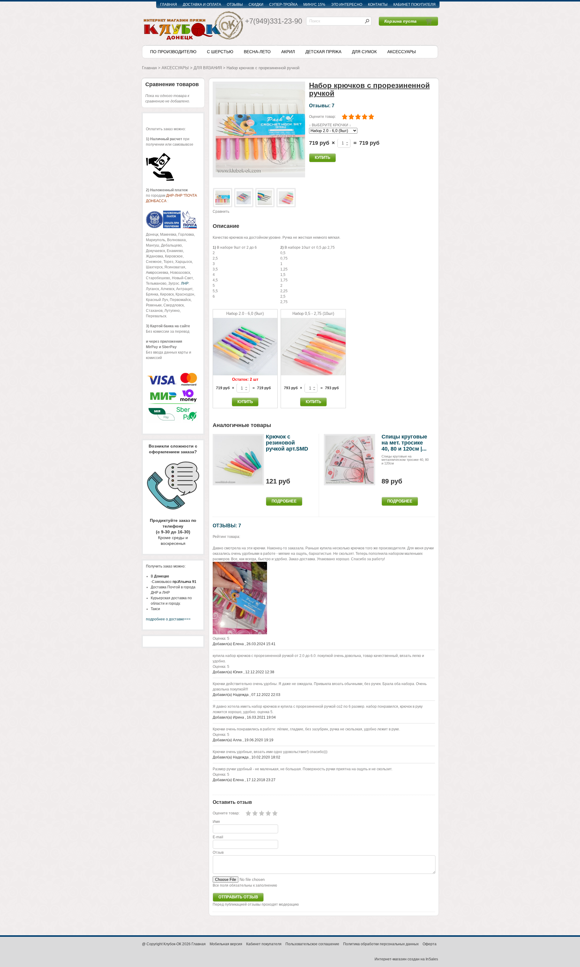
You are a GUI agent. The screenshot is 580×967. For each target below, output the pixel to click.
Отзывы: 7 (321, 105)
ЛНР (184, 283)
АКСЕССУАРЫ (401, 51)
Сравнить (221, 211)
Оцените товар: (322, 117)
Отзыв (218, 852)
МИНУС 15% (314, 4)
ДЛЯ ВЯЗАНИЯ (208, 68)
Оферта (430, 944)
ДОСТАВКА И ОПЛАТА (202, 4)
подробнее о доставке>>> (168, 619)
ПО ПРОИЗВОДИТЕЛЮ (173, 51)
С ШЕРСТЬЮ (220, 51)
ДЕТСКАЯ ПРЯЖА (323, 51)
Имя (216, 822)
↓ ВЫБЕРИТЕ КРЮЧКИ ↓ (330, 125)
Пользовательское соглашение (312, 944)
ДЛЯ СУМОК (364, 51)
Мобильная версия (226, 944)
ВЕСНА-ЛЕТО (257, 51)
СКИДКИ (256, 4)
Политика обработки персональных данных (381, 944)
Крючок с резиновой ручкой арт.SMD (287, 443)
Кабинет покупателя (264, 944)
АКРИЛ (288, 51)
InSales (432, 959)
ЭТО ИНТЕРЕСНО (346, 4)
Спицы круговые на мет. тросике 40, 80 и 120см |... (404, 443)
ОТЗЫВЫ (235, 4)
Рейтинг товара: (226, 537)
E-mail (218, 837)
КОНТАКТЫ (378, 4)
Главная (149, 68)
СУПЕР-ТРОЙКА (283, 4)
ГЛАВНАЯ (168, 4)
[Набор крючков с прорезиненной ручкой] (259, 129)
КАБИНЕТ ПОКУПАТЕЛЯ (414, 4)
